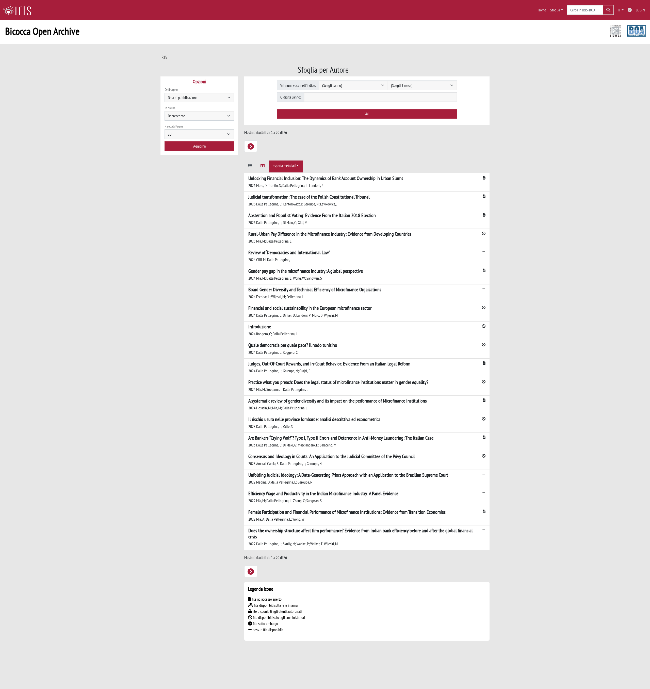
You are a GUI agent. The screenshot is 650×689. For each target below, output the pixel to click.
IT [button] (619, 9)
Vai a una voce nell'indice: (298, 85)
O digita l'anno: (290, 97)
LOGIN (640, 9)
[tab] (250, 166)
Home (542, 9)
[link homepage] (19, 10)
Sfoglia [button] (555, 9)
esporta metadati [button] (284, 165)
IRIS (163, 57)
